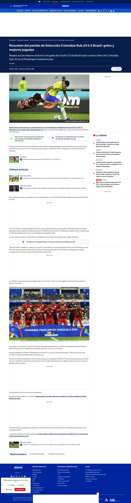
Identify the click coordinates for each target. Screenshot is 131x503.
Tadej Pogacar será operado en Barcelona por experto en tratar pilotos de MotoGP (107, 144)
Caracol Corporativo (37, 490)
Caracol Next (35, 492)
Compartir (118, 69)
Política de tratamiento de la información (95, 474)
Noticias (22, 485)
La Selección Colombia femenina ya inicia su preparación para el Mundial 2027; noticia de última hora (53, 178)
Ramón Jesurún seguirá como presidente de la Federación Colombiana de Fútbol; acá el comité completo (54, 188)
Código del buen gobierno (64, 476)
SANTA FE (27, 11)
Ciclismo (98, 140)
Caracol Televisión (37, 472)
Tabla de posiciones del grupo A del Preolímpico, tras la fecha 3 (41, 159)
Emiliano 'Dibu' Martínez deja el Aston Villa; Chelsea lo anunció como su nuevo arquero (107, 174)
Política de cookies (90, 476)
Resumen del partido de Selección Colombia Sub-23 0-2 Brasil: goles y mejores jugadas (52, 40)
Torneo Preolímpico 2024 (37, 454)
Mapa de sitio (61, 483)
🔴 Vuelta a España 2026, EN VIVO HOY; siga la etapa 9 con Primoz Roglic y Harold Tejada (108, 184)
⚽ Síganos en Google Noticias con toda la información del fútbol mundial (50, 242)
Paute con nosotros (62, 485)
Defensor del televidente (64, 472)
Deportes (12, 485)
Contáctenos (61, 479)
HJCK (33, 479)
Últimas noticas (46, 1)
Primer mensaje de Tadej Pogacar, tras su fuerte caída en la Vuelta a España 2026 (108, 154)
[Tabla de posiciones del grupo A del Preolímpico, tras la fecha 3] (14, 159)
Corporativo (88, 481)
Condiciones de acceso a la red (93, 470)
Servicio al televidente (63, 470)
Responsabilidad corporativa (92, 472)
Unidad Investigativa (65, 1)
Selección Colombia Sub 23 (56, 454)
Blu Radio (34, 474)
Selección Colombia (22, 40)
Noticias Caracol (36, 470)
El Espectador (35, 483)
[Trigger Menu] (10, 6)
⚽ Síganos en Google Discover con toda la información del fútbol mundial (70, 138)
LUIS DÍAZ (81, 11)
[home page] (39, 1)
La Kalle (34, 476)
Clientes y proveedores (63, 481)
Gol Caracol (55, 1)
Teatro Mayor (35, 485)
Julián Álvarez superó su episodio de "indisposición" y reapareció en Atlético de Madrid (109, 164)
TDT (59, 474)
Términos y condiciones (91, 479)
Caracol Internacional (37, 487)
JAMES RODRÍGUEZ (91, 11)
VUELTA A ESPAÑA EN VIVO (40, 11)
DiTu (33, 481)
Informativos (89, 1)
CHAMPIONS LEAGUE (55, 11)
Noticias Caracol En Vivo (78, 1)
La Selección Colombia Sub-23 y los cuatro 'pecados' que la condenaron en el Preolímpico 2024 (51, 444)
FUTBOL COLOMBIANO (69, 11)
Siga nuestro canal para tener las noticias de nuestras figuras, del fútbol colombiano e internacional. (29, 139)
